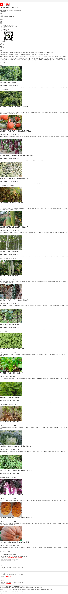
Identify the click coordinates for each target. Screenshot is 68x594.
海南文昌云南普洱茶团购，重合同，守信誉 (8, 562)
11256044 (15, 589)
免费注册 (24, 589)
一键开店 (3, 41)
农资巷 (2, 0)
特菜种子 (1, 16)
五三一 (3, 565)
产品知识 (1, 19)
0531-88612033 (6, 30)
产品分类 (1, 18)
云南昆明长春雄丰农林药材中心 (9, 554)
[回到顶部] (66, 592)
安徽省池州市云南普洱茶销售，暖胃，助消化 (8, 560)
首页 (1, 13)
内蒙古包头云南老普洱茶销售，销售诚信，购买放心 (9, 559)
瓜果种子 (5, 16)
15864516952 (6, 29)
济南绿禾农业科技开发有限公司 (9, 8)
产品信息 (1, 15)
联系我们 (1, 22)
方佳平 (32, 589)
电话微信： (2, 593)
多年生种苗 (12, 16)
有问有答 (1, 21)
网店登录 (19, 589)
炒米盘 (3, 580)
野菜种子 (8, 16)
